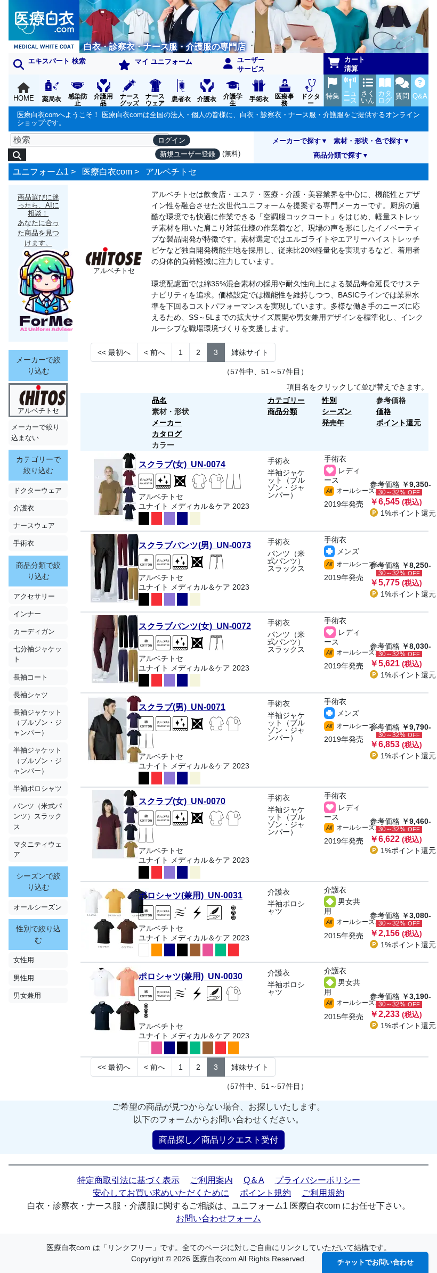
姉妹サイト (250, 352)
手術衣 (23, 543)
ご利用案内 (211, 1180)
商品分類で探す (337, 155)
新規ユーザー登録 (187, 154)
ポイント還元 (398, 422)
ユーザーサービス (251, 64)
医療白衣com (107, 171)
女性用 (23, 960)
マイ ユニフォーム (163, 61)
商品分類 (282, 411)
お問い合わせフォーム (218, 1218)
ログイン (171, 140)
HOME (23, 98)
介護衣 (23, 508)
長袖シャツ (30, 695)
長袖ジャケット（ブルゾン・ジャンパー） (37, 722)
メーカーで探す (296, 141)
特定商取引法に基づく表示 (128, 1180)
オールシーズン (37, 907)
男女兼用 (27, 995)
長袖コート (30, 677)
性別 (329, 400)
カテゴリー (286, 400)
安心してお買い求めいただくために (161, 1192)
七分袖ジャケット (37, 654)
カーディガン (34, 631)
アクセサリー (34, 596)
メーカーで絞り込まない (35, 432)
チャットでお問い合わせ (375, 1262)
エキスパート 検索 (57, 61)
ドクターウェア (37, 490)
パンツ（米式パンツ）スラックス (37, 816)
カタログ (167, 433)
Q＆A (254, 1180)
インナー (27, 614)
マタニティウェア (37, 849)
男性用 (23, 978)
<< (114, 352)
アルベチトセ (171, 171)
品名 (159, 400)
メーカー (167, 422)
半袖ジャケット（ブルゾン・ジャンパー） (37, 760)
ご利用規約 (323, 1192)
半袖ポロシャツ (37, 788)
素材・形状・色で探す (368, 141)
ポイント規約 (265, 1192)
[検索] (17, 154)
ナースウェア (34, 526)
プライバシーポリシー (317, 1180)
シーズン (337, 411)
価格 (383, 411)
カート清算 (354, 63)
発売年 (333, 422)
